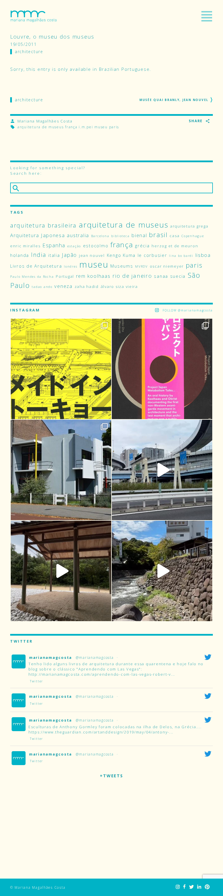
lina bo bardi (181, 256)
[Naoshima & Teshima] (61, 571)
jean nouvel (92, 255)
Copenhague (192, 236)
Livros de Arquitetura (36, 266)
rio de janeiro (132, 276)
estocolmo (96, 245)
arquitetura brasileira (43, 225)
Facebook (184, 887)
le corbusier (152, 255)
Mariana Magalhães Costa (33, 16)
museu (101, 127)
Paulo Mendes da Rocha (32, 277)
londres (70, 266)
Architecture (29, 51)
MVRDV (141, 266)
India (38, 255)
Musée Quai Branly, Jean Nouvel (173, 100)
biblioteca (120, 236)
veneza (63, 286)
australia (78, 235)
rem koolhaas (93, 276)
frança (71, 127)
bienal (139, 235)
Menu (207, 16)
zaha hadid (87, 286)
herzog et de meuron (175, 245)
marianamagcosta (50, 657)
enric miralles (25, 245)
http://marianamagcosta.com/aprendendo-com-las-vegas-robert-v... (101, 674)
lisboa (203, 255)
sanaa (161, 276)
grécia (142, 245)
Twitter (191, 887)
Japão (69, 254)
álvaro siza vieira (119, 286)
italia (54, 255)
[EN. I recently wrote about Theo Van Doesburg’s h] (61, 470)
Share (196, 121)
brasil (158, 234)
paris (114, 127)
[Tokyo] (162, 470)
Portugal (65, 276)
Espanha (53, 245)
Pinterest (207, 887)
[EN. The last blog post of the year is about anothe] (61, 369)
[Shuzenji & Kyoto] (162, 571)
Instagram (177, 887)
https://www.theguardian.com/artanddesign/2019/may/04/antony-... (100, 732)
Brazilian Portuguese (124, 69)
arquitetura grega (189, 226)
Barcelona (100, 236)
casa (174, 235)
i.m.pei (86, 127)
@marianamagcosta (95, 657)
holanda (19, 255)
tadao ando (42, 287)
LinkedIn (199, 887)
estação (74, 246)
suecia (178, 276)
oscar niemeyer (167, 266)
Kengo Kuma (121, 255)
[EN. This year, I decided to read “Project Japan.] (162, 369)
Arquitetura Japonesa (37, 235)
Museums (121, 266)
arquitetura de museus (40, 127)
